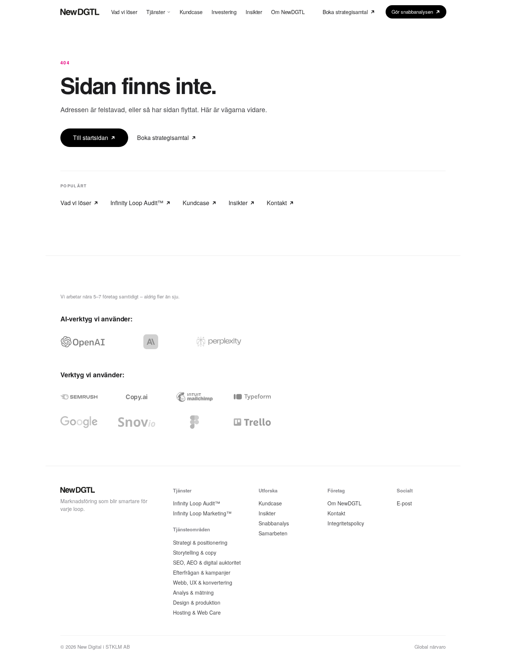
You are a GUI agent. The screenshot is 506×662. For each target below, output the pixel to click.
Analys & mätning (193, 592)
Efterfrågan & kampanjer (201, 572)
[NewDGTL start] (79, 12)
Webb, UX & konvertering (202, 582)
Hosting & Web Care (197, 612)
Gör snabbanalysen (412, 11)
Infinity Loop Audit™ (136, 202)
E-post (404, 503)
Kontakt (277, 202)
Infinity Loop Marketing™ (202, 513)
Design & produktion (196, 602)
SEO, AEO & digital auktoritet (207, 562)
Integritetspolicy (345, 523)
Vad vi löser (124, 12)
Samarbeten (273, 533)
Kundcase (191, 12)
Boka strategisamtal (345, 12)
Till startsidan (90, 137)
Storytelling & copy (194, 552)
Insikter (254, 12)
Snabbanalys (274, 523)
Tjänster (155, 12)
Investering (224, 12)
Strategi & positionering (200, 542)
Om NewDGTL (288, 12)
